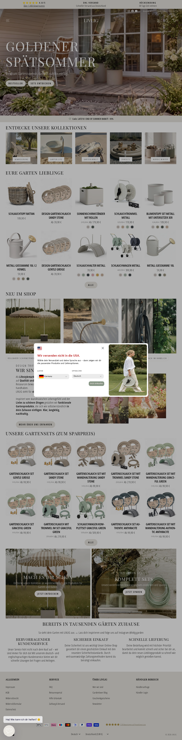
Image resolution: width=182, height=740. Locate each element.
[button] (102, 348)
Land (40, 371)
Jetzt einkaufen (96, 384)
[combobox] (45, 376)
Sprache (77, 371)
